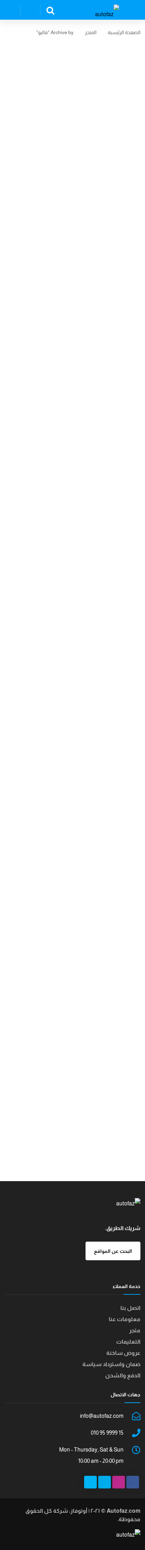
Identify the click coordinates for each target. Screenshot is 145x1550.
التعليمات (128, 1342)
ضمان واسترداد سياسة (111, 1364)
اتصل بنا (130, 1308)
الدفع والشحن (122, 1375)
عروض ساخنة (123, 1353)
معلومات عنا (124, 1319)
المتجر (90, 32)
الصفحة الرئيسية (124, 32)
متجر (134, 1330)
